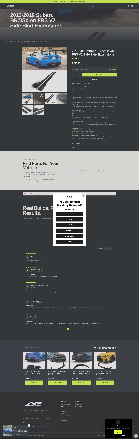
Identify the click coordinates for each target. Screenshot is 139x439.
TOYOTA (69, 225)
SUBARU (70, 214)
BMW (69, 242)
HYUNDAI (69, 230)
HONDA (69, 219)
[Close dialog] (83, 195)
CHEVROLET (69, 236)
